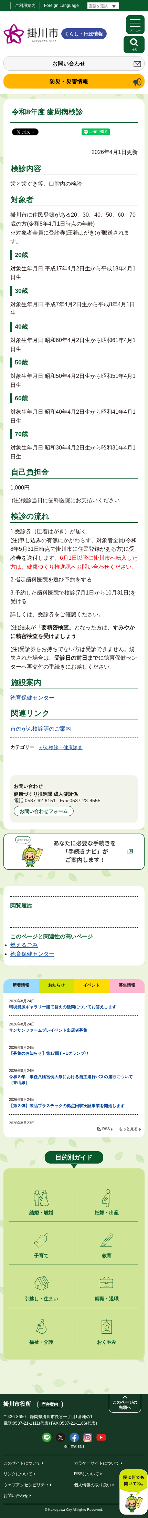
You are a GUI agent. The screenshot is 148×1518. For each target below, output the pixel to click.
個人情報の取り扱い (92, 1485)
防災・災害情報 (69, 81)
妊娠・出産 (107, 1212)
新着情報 (21, 985)
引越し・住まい (41, 1298)
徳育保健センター (32, 698)
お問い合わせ (68, 63)
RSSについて (86, 1473)
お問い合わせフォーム (44, 811)
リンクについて (17, 1473)
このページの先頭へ (125, 1405)
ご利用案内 (25, 5)
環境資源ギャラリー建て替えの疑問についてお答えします (62, 1006)
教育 (107, 1255)
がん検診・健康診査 (61, 747)
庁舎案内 (50, 1404)
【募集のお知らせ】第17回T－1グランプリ (49, 1053)
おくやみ (106, 1342)
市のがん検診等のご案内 (40, 729)
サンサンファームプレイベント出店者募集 (48, 1030)
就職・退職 (107, 1298)
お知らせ (56, 985)
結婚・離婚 (41, 1212)
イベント (91, 985)
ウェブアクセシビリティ (26, 1485)
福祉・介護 (41, 1342)
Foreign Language (61, 5)
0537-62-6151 (40, 800)
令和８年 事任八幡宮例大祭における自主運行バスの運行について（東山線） (71, 1079)
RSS (106, 1129)
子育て (41, 1255)
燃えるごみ (24, 945)
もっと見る (128, 1129)
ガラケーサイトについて (96, 1463)
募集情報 (127, 985)
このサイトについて (22, 1463)
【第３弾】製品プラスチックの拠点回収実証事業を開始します (67, 1105)
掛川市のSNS (74, 1446)
